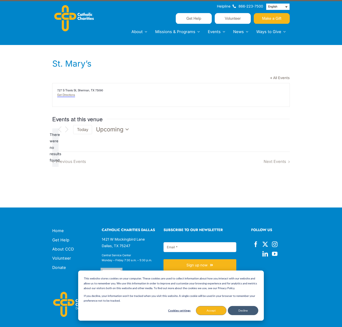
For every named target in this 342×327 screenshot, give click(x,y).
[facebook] (255, 244)
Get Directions (66, 95)
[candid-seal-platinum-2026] (112, 269)
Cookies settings (179, 310)
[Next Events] (67, 129)
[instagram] (274, 244)
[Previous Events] (59, 129)
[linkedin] (265, 254)
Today (82, 129)
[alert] (55, 147)
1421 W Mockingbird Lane (123, 239)
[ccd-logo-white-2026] (74, 7)
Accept (211, 310)
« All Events (280, 78)
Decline (243, 310)
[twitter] (265, 244)
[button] (278, 6)
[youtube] (274, 254)
